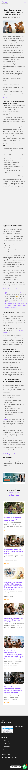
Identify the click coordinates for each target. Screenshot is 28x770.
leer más (6, 531)
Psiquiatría (18, 733)
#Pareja (20, 300)
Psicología (18, 730)
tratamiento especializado (15, 439)
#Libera (9, 305)
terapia (5, 419)
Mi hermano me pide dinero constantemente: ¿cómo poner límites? (13, 519)
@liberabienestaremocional (13, 293)
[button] (24, 766)
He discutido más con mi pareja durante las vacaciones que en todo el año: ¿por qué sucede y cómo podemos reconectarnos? (14, 654)
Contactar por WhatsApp (10, 453)
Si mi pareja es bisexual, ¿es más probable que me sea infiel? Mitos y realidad (13, 620)
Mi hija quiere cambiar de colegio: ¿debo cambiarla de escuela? (13, 551)
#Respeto (8, 302)
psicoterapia (8, 383)
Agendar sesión (7, 97)
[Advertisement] (14, 209)
